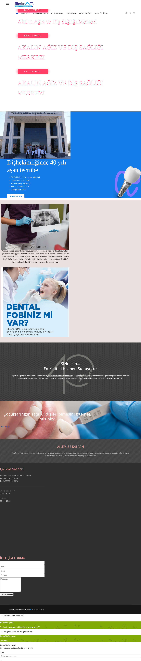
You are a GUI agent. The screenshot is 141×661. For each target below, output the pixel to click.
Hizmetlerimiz (71, 13)
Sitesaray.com (39, 609)
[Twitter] (130, 13)
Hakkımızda (25, 13)
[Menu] (7, 4)
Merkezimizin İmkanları (41, 13)
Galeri (97, 13)
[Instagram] (134, 13)
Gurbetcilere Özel (85, 13)
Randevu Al (5, 427)
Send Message (7, 594)
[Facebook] (126, 13)
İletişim (105, 13)
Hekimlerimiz (58, 13)
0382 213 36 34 (16, 196)
